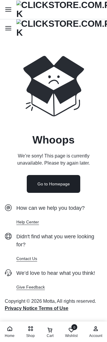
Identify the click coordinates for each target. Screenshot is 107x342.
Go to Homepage (53, 184)
